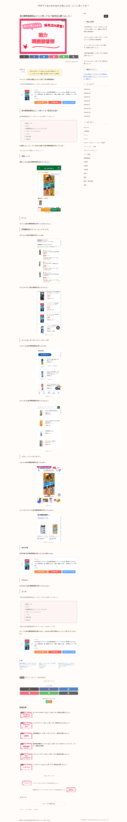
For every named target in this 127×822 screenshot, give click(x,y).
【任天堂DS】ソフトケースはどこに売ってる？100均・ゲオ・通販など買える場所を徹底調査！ (95, 29)
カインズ (28, 677)
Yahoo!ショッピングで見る (68, 102)
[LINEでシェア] (63, 56)
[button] (73, 56)
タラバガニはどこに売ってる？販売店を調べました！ (96, 62)
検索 (84, 13)
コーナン (34, 677)
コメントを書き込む (49, 804)
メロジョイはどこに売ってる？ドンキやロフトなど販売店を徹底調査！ (96, 38)
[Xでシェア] (24, 56)
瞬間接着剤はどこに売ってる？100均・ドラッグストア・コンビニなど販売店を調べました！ (28, 665)
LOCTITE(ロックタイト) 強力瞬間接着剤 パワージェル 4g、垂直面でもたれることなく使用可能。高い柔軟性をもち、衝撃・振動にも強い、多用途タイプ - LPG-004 (55, 94)
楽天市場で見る (55, 102)
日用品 (22, 677)
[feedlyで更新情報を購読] (47, 701)
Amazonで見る (41, 102)
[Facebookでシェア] (34, 56)
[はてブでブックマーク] (44, 56)
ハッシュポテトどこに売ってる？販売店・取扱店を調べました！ (95, 46)
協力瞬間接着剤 (42, 677)
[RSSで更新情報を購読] (50, 701)
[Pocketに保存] (54, 56)
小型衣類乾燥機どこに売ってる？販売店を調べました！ (96, 54)
